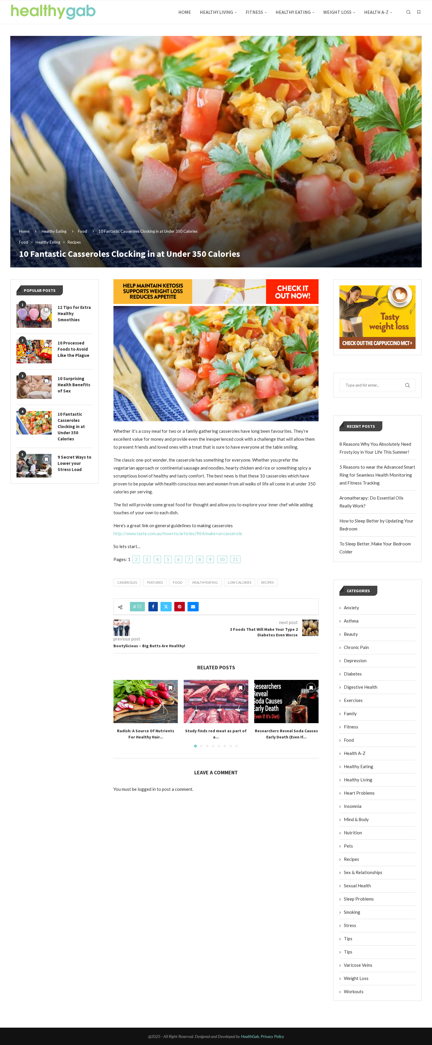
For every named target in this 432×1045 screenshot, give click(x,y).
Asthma (351, 620)
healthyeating (205, 582)
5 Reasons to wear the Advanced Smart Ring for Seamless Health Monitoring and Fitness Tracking (377, 474)
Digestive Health (360, 687)
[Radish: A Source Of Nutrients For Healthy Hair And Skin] (145, 701)
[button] (121, 713)
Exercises (353, 700)
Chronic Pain (356, 647)
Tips (348, 938)
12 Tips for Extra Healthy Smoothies (74, 313)
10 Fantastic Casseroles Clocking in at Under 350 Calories (71, 426)
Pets (348, 845)
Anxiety (351, 607)
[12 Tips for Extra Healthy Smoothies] (34, 316)
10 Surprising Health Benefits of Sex (74, 385)
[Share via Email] (193, 606)
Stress (350, 925)
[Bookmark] (419, 12)
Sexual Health (357, 885)
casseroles (127, 582)
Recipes (351, 859)
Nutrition (353, 832)
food (177, 582)
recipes (267, 582)
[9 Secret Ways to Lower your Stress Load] (34, 465)
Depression (355, 660)
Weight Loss (337, 12)
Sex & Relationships (363, 872)
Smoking (352, 912)
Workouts (354, 991)
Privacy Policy (272, 1036)
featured (155, 582)
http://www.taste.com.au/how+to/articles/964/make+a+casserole (177, 533)
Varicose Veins (358, 965)
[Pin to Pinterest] (179, 606)
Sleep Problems (359, 898)
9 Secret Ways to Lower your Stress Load (74, 463)
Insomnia (352, 806)
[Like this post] (139, 606)
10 (222, 559)
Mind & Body (356, 819)
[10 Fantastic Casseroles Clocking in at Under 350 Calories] (34, 423)
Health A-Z (376, 12)
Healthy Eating (293, 12)
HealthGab (250, 1036)
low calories (239, 582)
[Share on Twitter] (166, 606)
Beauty (351, 634)
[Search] (408, 12)
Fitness (254, 12)
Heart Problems (359, 793)
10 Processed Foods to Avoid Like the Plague (73, 349)
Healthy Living (216, 12)
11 (235, 559)
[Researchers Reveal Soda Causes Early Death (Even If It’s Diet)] (286, 701)
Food (82, 231)
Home (184, 12)
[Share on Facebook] (153, 606)
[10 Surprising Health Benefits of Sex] (34, 387)
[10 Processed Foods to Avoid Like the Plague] (34, 351)
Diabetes (353, 673)
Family (350, 713)
